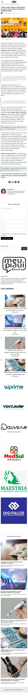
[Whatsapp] (18, 182)
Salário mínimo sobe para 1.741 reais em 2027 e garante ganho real (13, 650)
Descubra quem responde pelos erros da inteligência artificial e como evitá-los (15, 330)
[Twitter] (12, 182)
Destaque (11, 4)
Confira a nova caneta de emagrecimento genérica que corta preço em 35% (15, 352)
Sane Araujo (8, 13)
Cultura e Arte (4, 4)
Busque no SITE (4, 246)
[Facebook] (9, 182)
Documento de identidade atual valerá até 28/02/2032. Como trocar (12, 562)
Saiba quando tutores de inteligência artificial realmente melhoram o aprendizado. (12, 680)
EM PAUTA (17, 4)
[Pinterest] (15, 182)
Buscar (24, 248)
